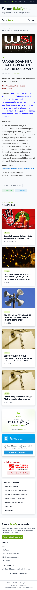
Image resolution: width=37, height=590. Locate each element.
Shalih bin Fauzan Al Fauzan (15, 498)
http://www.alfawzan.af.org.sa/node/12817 (18, 168)
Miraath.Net (9, 510)
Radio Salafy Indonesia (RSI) (11, 553)
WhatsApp (9, 190)
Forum (7, 20)
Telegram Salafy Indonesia (12, 537)
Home (3, 28)
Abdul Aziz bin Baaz (12, 486)
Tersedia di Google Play (19, 473)
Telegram (22, 190)
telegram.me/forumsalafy (17, 452)
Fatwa (9, 28)
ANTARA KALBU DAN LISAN (16, 2)
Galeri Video (6, 560)
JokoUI (24, 585)
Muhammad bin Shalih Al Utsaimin (16, 494)
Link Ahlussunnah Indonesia (10, 557)
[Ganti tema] (29, 20)
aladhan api (22, 429)
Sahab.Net (8, 506)
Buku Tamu (5, 550)
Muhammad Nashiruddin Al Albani (16, 490)
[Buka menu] (33, 20)
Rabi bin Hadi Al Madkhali (14, 502)
